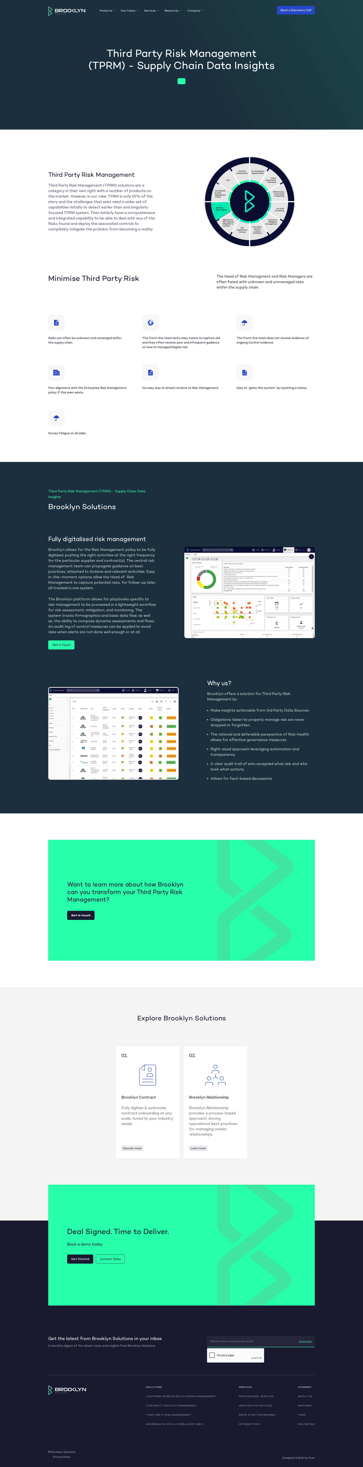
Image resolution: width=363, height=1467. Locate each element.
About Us (305, 1396)
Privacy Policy (62, 1457)
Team (302, 1415)
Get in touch (81, 915)
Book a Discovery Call (296, 10)
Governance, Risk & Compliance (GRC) (175, 1424)
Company (193, 10)
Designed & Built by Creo (298, 1457)
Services (150, 10)
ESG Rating (306, 1424)
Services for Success (256, 1405)
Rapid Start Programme (257, 1415)
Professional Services (256, 1396)
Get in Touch (61, 645)
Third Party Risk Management (168, 1415)
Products (106, 10)
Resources (171, 10)
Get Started (80, 1259)
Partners (305, 1405)
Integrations (249, 1424)
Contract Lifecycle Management (171, 1405)
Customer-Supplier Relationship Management (181, 1396)
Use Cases (128, 10)
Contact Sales (110, 1259)
